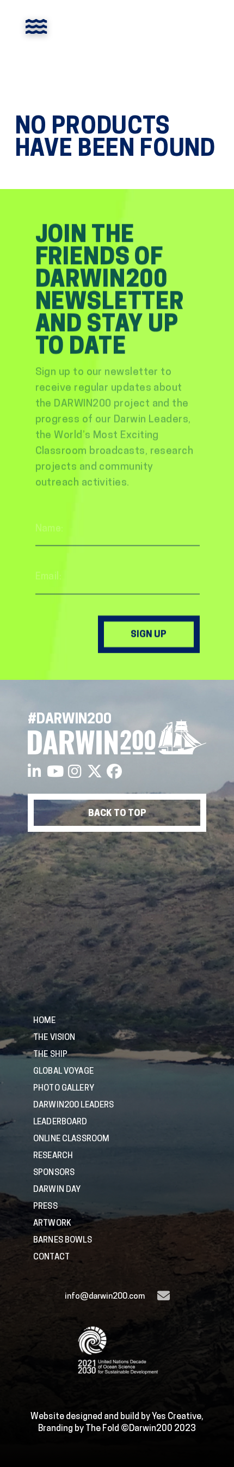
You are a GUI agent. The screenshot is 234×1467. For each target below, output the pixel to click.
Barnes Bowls (62, 1239)
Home (44, 1020)
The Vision (54, 1037)
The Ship (50, 1053)
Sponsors (54, 1172)
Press (45, 1205)
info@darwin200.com (105, 1295)
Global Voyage (63, 1070)
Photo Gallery (63, 1087)
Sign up (149, 634)
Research (53, 1155)
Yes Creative (176, 1416)
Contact (51, 1256)
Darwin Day (57, 1189)
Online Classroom (71, 1138)
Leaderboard (60, 1121)
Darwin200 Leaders (73, 1104)
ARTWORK (52, 1222)
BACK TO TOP (117, 812)
